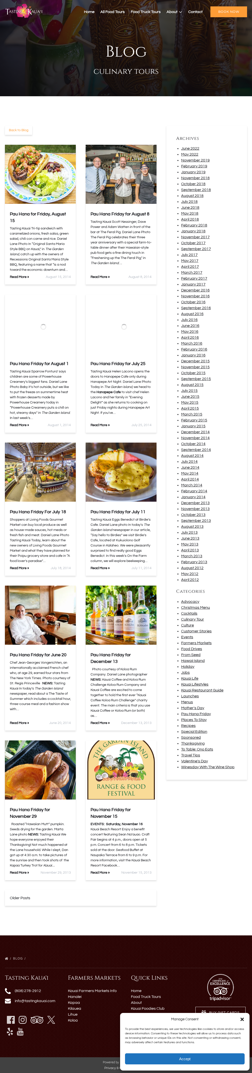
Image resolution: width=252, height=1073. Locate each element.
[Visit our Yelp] (10, 1032)
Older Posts (20, 898)
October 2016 (193, 302)
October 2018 (193, 184)
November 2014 (195, 438)
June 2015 (190, 397)
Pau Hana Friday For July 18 (38, 512)
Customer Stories (196, 631)
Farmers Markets (196, 643)
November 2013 (195, 509)
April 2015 (190, 408)
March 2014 (191, 485)
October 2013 (193, 515)
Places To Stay (194, 720)
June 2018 (190, 207)
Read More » (19, 277)
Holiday (187, 667)
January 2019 (193, 172)
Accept (184, 1059)
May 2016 (189, 332)
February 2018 (194, 225)
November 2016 (195, 296)
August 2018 (192, 196)
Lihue (73, 1014)
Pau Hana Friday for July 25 (118, 363)
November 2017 (195, 237)
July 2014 (189, 462)
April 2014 (190, 479)
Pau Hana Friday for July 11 (118, 512)
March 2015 (191, 414)
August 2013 (192, 526)
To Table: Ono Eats (197, 749)
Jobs (185, 672)
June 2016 (190, 326)
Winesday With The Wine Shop (208, 767)
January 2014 (193, 497)
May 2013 (189, 544)
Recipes (188, 726)
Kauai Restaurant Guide (202, 690)
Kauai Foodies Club (148, 1008)
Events (187, 637)
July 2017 (189, 255)
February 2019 (194, 166)
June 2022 (190, 148)
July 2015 (189, 391)
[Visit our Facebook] (11, 1020)
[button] (242, 1019)
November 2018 (195, 178)
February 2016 (194, 349)
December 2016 (195, 290)
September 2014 (196, 450)
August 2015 (192, 385)
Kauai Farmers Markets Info (92, 991)
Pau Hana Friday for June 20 (38, 655)
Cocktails (189, 613)
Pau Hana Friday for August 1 (39, 363)
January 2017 (193, 284)
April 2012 (190, 580)
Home (89, 12)
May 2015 (189, 402)
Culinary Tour (192, 619)
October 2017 (193, 243)
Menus (187, 702)
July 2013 (189, 532)
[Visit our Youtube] (20, 1032)
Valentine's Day (194, 761)
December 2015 (195, 361)
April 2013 (190, 550)
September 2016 (196, 308)
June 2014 (190, 467)
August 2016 (192, 314)
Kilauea (74, 1008)
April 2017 (190, 267)
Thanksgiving (193, 743)
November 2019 (195, 160)
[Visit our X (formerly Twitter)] (51, 1020)
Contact (195, 12)
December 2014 (195, 432)
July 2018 (189, 202)
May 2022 (189, 154)
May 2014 (189, 473)
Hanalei (74, 997)
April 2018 (190, 219)
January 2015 (193, 426)
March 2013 (191, 556)
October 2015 (193, 373)
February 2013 (194, 562)
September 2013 (196, 521)
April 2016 (190, 337)
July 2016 (189, 320)
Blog (18, 958)
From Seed (191, 655)
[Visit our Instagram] (23, 1020)
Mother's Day (192, 708)
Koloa (73, 1020)
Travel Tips (190, 755)
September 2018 (196, 190)
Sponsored (191, 737)
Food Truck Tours (146, 12)
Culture (187, 625)
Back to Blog (18, 130)
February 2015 (194, 420)
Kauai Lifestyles (194, 684)
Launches (190, 696)
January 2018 (193, 231)
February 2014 (194, 491)
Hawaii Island (193, 661)
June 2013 (190, 538)
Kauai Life (189, 678)
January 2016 (193, 355)
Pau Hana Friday (196, 714)
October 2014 (193, 444)
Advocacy (190, 602)
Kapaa (74, 1003)
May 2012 (189, 574)
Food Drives (191, 649)
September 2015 (196, 379)
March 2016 (191, 343)
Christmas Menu (195, 607)
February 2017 (194, 278)
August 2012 (192, 568)
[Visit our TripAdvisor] (37, 1020)
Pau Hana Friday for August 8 (120, 214)
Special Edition (194, 732)
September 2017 (196, 249)
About (136, 1003)
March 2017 (191, 272)
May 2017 (189, 261)
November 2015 (195, 367)
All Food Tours (112, 12)
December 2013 (195, 503)
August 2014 (192, 456)
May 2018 (189, 213)
